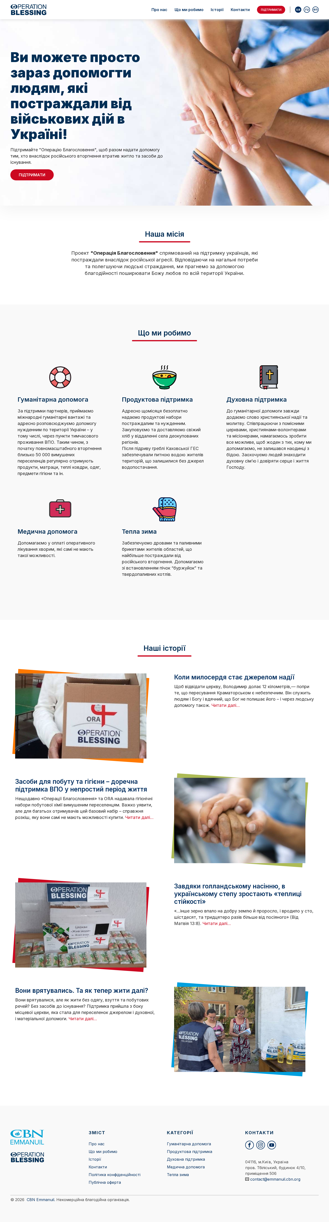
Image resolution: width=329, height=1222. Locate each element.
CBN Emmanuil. (41, 1199)
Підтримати (271, 10)
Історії (217, 9)
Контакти (240, 9)
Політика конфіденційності (114, 1174)
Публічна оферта (105, 1182)
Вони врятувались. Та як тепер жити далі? (81, 990)
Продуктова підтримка (189, 1151)
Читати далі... (225, 705)
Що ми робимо (189, 9)
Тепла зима (178, 1174)
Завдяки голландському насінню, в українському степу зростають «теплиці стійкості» (238, 893)
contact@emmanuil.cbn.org (275, 1179)
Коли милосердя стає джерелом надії (234, 677)
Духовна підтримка (186, 1159)
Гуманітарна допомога (189, 1143)
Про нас (159, 9)
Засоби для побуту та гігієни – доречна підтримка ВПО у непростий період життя (81, 785)
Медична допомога (186, 1167)
